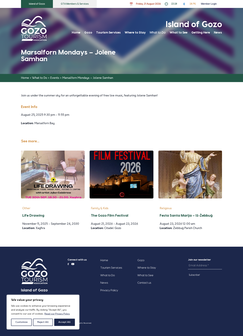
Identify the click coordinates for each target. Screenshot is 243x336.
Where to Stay (135, 32)
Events (54, 78)
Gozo (88, 32)
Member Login (209, 4)
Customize (21, 322)
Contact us (144, 282)
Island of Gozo (37, 4)
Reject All (43, 322)
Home (76, 32)
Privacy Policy (109, 290)
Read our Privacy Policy (57, 314)
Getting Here (200, 32)
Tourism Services (108, 32)
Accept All (64, 322)
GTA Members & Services (75, 4)
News (218, 32)
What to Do (158, 32)
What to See (178, 32)
